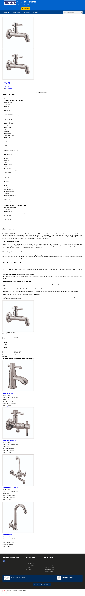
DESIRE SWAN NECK (7, 534)
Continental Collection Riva (50, 563)
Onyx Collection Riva (49, 571)
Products (7, 86)
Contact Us (35, 12)
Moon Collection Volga (49, 567)
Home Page (6, 12)
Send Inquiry (26, 8)
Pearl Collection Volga (49, 565)
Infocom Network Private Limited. (23, 591)
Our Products (27, 12)
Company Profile (16, 12)
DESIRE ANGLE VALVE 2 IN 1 (9, 440)
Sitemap (29, 569)
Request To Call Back (6, 83)
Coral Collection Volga (49, 561)
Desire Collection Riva (9, 88)
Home (6, 85)
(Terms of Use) (26, 590)
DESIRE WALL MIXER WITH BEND (10, 487)
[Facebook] (4, 562)
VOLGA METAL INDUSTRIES (26, 3)
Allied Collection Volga (49, 569)
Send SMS (48, 584)
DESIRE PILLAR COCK (7, 393)
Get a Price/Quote (6, 96)
